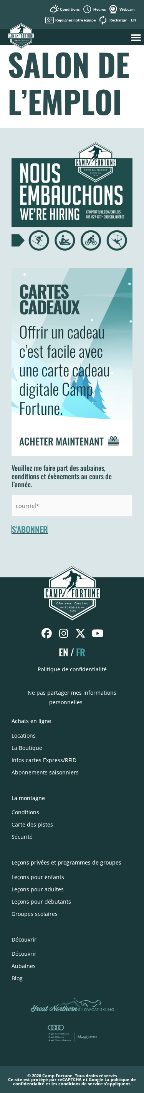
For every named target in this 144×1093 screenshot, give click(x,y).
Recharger (118, 20)
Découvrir (24, 953)
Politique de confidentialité (72, 669)
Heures (99, 9)
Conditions (69, 9)
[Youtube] (97, 633)
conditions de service (80, 1083)
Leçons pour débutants (41, 901)
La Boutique (27, 747)
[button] (136, 37)
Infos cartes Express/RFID (44, 760)
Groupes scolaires (35, 913)
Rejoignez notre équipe (75, 20)
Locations (24, 735)
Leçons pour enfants (38, 877)
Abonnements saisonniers (45, 772)
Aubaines (24, 966)
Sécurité (22, 836)
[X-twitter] (80, 633)
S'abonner (30, 529)
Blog (17, 978)
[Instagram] (63, 633)
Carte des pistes (32, 824)
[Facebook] (46, 633)
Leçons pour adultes (38, 889)
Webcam (126, 9)
